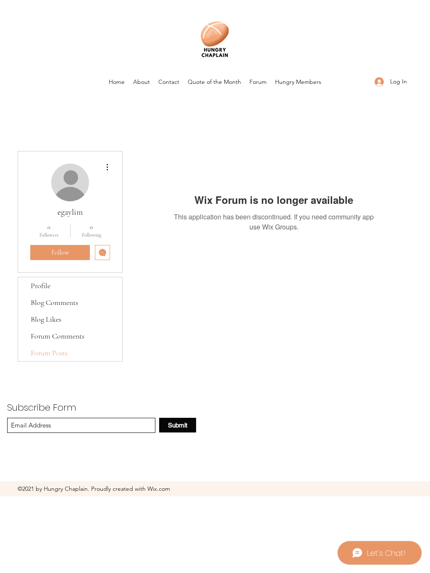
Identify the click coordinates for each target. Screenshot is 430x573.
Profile (40, 285)
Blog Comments (54, 302)
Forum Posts (49, 352)
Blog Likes (46, 319)
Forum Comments (57, 336)
